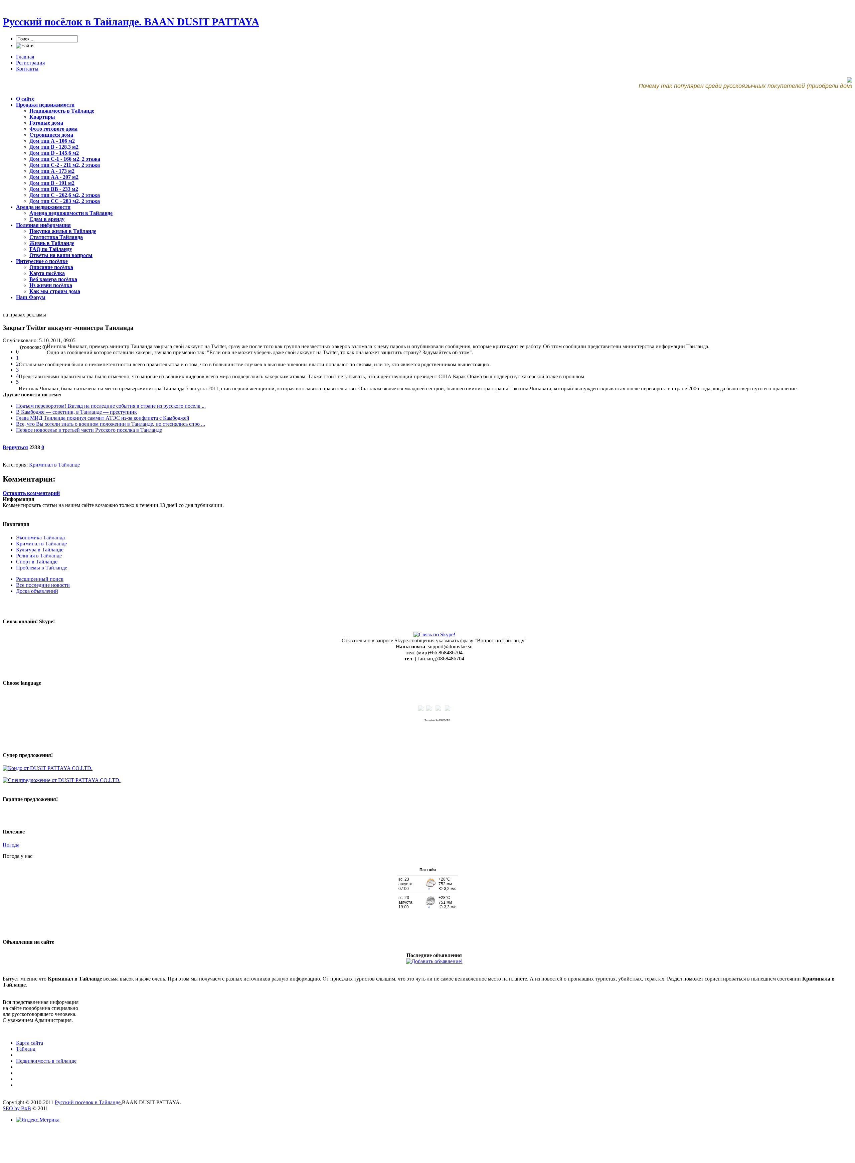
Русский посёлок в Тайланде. (88, 1102)
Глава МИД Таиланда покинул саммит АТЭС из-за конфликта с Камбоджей (102, 418)
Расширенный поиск (39, 579)
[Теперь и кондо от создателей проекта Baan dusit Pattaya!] (48, 768)
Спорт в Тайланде (36, 561)
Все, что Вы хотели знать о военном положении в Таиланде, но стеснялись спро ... (110, 424)
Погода (11, 845)
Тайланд (25, 1049)
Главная (25, 56)
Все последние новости (43, 585)
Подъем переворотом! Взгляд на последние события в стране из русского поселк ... (111, 406)
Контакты (27, 69)
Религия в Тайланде (39, 555)
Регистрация (30, 63)
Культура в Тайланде (39, 549)
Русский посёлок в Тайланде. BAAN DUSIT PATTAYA (131, 22)
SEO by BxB (17, 1108)
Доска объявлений (37, 591)
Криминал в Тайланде (54, 465)
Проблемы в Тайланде (41, 567)
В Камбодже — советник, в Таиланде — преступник (76, 412)
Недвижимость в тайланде (46, 1061)
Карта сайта (29, 1043)
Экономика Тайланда (40, 537)
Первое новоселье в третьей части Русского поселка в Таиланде (89, 430)
